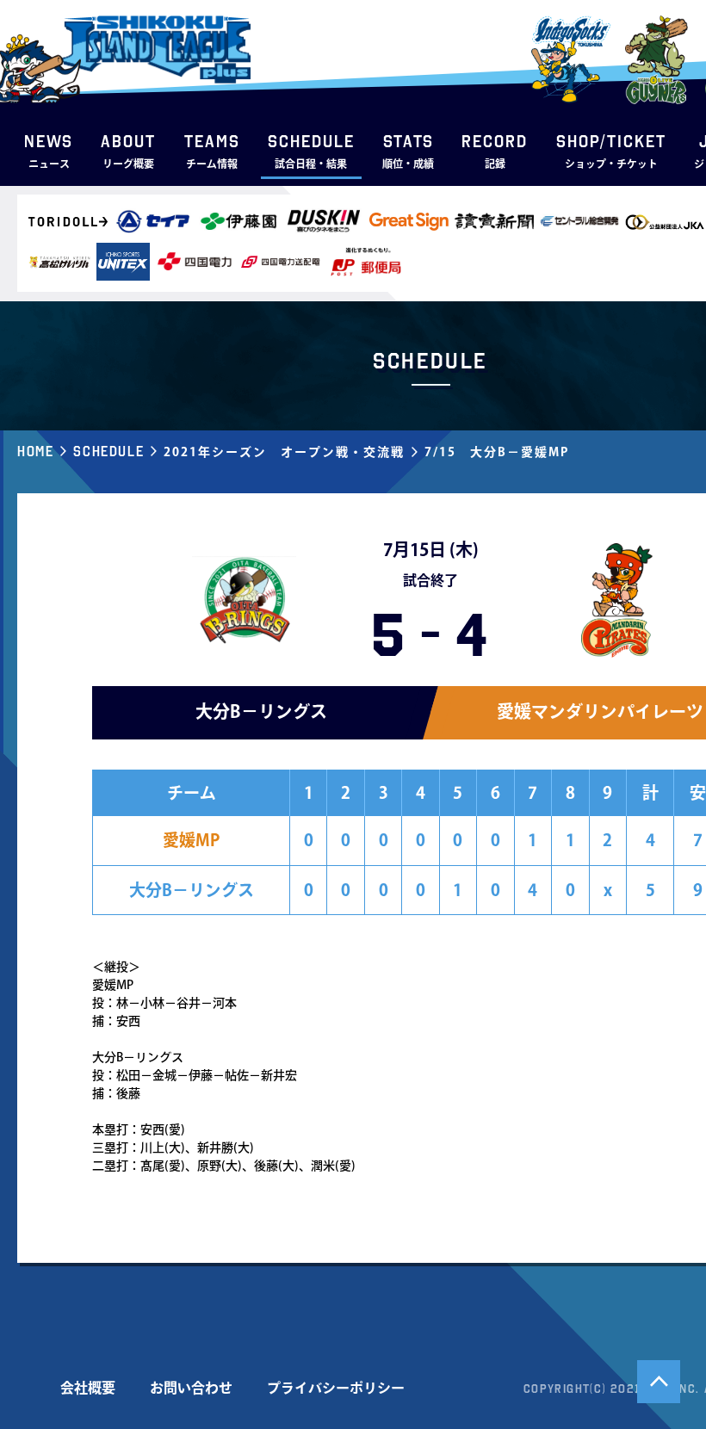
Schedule (108, 451)
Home (35, 451)
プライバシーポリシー (336, 1388)
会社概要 (87, 1388)
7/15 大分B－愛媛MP (496, 452)
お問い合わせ (191, 1388)
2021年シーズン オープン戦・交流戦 (284, 452)
